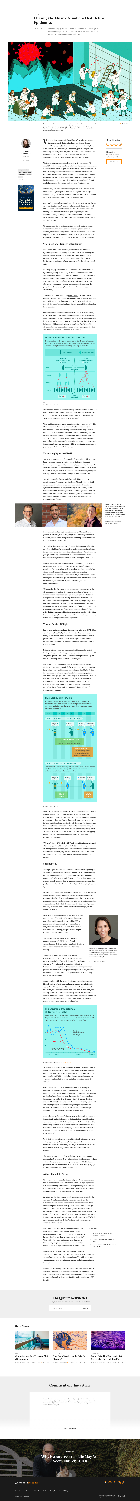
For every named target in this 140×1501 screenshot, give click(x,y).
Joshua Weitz (73, 295)
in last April (60, 961)
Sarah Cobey (72, 955)
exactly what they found (67, 482)
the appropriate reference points (72, 834)
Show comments (70, 1429)
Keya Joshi (57, 984)
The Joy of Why (59, 1353)
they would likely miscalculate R (75, 488)
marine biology (97, 1353)
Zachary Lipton (68, 1206)
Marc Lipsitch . (67, 1062)
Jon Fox (120, 123)
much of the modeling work (64, 203)
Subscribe (85, 1308)
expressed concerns (68, 984)
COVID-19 (37, 14)
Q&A (16, 1353)
